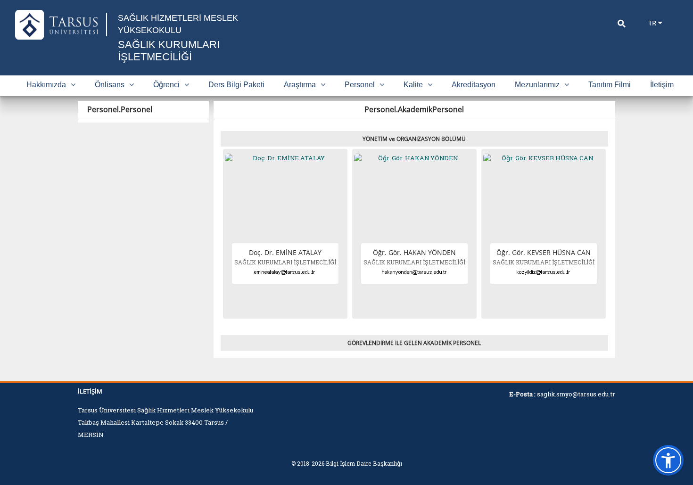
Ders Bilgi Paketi (236, 85)
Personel (360, 85)
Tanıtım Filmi (609, 85)
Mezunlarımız (537, 85)
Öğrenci (166, 85)
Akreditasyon (473, 85)
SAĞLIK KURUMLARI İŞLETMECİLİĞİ (169, 51)
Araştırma (300, 85)
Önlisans (109, 85)
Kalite (413, 85)
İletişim (662, 85)
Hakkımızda (46, 85)
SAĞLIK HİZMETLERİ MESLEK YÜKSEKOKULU (178, 24)
